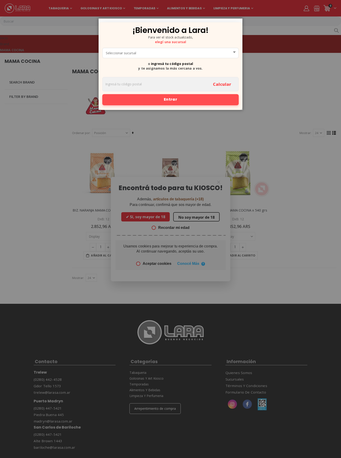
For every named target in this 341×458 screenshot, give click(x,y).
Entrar (170, 99)
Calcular (222, 84)
